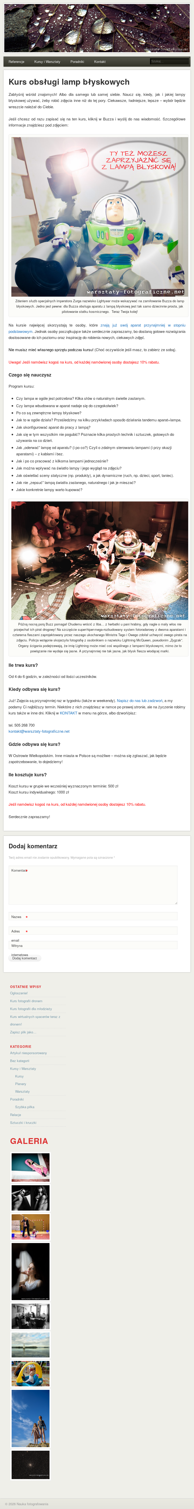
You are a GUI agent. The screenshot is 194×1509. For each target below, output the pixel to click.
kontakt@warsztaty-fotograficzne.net (39, 731)
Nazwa (19, 917)
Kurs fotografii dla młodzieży (31, 1008)
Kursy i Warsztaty (47, 61)
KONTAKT (68, 712)
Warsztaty (22, 1091)
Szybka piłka (24, 1106)
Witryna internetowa (19, 950)
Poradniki (77, 61)
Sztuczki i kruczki (23, 1122)
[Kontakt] (99, 295)
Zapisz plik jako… (23, 1032)
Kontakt (100, 61)
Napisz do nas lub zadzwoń (139, 700)
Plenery (20, 1083)
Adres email (19, 935)
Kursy (19, 1076)
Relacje (15, 1114)
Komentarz (19, 871)
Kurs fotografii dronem (26, 1000)
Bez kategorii (19, 1060)
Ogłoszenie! (19, 993)
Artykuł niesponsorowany (28, 1052)
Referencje (16, 61)
